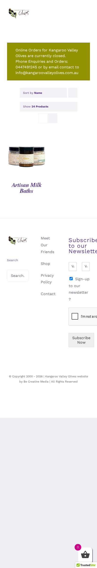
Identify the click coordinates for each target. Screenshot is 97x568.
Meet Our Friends (47, 245)
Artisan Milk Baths (26, 187)
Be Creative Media (36, 381)
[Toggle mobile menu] (88, 18)
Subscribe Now (81, 340)
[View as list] (52, 118)
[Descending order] (72, 93)
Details (27, 157)
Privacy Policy (47, 278)
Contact (48, 294)
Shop (45, 263)
